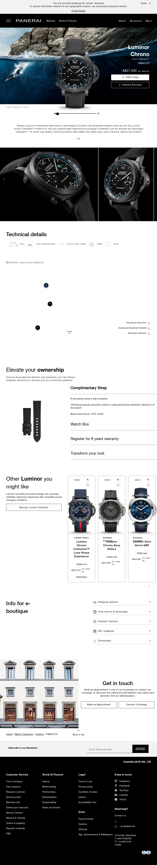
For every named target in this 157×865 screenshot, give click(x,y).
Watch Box (80, 424)
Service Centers (14, 812)
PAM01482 (142, 553)
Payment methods (15, 828)
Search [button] (122, 20)
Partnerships (49, 791)
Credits (118, 844)
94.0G (116, 244)
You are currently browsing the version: (78, 3)
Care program (13, 786)
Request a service (15, 791)
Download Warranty (137, 333)
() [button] (137, 761)
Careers (82, 823)
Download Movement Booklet (133, 328)
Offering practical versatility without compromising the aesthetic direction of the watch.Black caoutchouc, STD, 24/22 (113, 406)
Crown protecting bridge (45, 244)
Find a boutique (14, 781)
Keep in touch (123, 774)
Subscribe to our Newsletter (23, 747)
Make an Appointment (99, 705)
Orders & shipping (15, 823)
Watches (50, 20)
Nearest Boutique (132, 85)
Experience (81, 577)
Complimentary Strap (89, 388)
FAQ (8, 833)
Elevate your (35, 369)
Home (9, 734)
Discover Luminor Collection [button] (33, 507)
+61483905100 (127, 826)
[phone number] (133, 821)
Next (152, 179)
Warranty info (13, 802)
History (46, 781)
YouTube (124, 790)
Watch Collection (13, 107)
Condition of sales (87, 791)
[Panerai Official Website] (28, 21)
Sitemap (82, 829)
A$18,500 (106, 562)
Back (69, 331)
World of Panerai (68, 20)
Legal (81, 774)
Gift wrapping (106, 631)
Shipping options (108, 602)
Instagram (124, 781)
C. (121, 815)
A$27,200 (130, 71)
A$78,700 (75, 570)
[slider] (57, 113)
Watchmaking (49, 786)
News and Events (51, 807)
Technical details (26, 234)
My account (136, 20)
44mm (134, 59)
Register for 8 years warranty (95, 439)
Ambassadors (49, 796)
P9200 (99, 244)
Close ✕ (146, 3)
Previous (4, 179)
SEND (140, 748)
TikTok (122, 799)
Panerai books (86, 818)
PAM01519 (82, 564)
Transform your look (87, 453)
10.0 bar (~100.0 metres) (76, 244)
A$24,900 (136, 559)
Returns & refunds (15, 817)
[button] (55, 113)
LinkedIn (123, 794)
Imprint (82, 796)
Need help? (121, 809)
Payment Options (108, 622)
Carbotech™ (143, 59)
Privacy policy (85, 786)
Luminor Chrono (138, 50)
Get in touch (118, 683)
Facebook (124, 785)
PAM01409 (112, 556)
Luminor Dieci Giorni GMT (142, 543)
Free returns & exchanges (113, 612)
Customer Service (17, 774)
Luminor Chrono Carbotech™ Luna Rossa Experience (81, 549)
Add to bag (132, 77)
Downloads (104, 641)
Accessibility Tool (87, 802)
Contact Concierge (136, 705)
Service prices (13, 796)
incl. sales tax (143, 71)
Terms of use (85, 781)
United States (78, 10)
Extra (81, 812)
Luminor (25, 107)
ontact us (121, 815)
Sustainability (49, 802)
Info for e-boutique (18, 607)
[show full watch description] (78, 138)
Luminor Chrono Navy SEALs (111, 545)
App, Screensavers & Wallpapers (95, 834)
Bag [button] (149, 20)
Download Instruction (136, 323)
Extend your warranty (17, 807)
